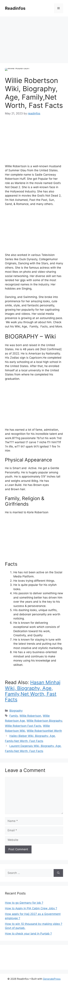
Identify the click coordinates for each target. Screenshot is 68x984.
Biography (16, 710)
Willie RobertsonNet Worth (44, 730)
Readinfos (15, 8)
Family (13, 715)
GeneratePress (52, 978)
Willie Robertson (30, 715)
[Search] (58, 873)
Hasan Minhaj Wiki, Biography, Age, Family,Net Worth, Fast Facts (32, 690)
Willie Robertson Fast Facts (23, 725)
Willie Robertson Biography (44, 720)
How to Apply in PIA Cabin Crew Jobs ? (31, 908)
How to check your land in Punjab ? (28, 933)
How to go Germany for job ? (24, 902)
